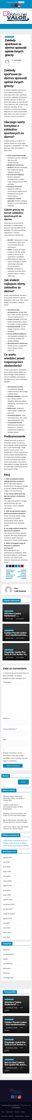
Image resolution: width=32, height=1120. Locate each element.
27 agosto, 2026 (12, 1007)
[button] (26, 26)
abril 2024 (6, 937)
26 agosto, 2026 (12, 1027)
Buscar (6, 776)
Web (4, 740)
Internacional (7, 964)
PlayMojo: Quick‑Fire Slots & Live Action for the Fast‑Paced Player (15, 654)
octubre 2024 (8, 909)
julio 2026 (6, 862)
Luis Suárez (17, 60)
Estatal (5, 959)
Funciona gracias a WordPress (10, 1105)
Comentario (7, 682)
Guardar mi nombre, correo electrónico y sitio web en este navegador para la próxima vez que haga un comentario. (15, 757)
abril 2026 (6, 876)
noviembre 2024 (9, 904)
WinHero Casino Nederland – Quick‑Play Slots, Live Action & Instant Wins (13, 798)
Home (3, 1112)
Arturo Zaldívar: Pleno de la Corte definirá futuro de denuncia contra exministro (15, 843)
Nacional (6, 973)
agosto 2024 (7, 918)
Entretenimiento (8, 954)
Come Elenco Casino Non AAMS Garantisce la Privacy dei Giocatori (10, 574)
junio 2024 (6, 928)
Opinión (27, 1116)
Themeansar (16, 1107)
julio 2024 (6, 923)
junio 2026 (6, 867)
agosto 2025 (7, 885)
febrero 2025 (7, 900)
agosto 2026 (7, 857)
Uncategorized (9, 36)
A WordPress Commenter (12, 840)
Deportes (6, 949)
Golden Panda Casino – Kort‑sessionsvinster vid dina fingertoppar (15, 634)
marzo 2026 (7, 881)
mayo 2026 (7, 871)
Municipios (7, 968)
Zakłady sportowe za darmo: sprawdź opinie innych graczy (21, 574)
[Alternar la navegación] (29, 26)
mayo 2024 (7, 932)
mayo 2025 (7, 895)
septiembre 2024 (9, 914)
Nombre (6, 718)
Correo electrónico (10, 729)
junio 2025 (6, 890)
